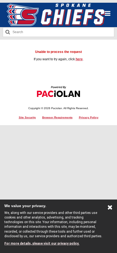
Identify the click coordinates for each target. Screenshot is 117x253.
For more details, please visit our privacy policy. (41, 243)
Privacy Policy (88, 117)
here (79, 59)
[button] (107, 13)
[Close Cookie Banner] (110, 208)
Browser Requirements (57, 117)
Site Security (27, 117)
